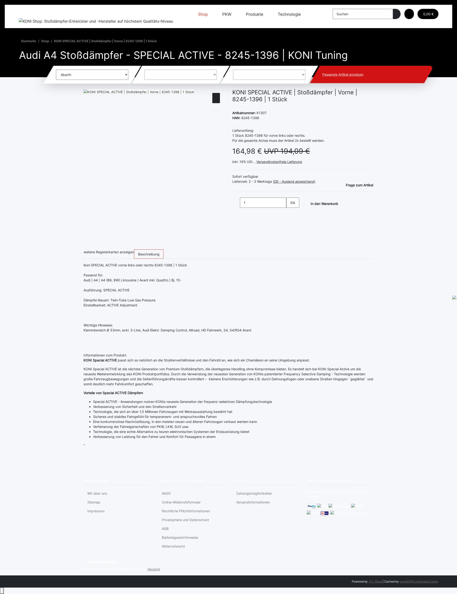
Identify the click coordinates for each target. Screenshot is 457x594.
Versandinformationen (253, 502)
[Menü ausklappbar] (25, 13)
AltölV (166, 493)
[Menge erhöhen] (290, 213)
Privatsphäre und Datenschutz (185, 520)
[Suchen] (397, 14)
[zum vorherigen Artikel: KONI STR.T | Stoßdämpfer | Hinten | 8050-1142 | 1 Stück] (160, 42)
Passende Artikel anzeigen (342, 74)
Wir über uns (97, 493)
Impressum (95, 511)
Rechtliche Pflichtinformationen (186, 511)
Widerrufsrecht (173, 546)
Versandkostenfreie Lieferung (279, 162)
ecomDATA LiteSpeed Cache (418, 581)
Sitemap (93, 502)
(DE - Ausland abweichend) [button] (294, 181)
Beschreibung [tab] (148, 254)
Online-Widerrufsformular (181, 502)
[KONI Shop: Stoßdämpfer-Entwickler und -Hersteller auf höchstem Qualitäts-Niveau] (96, 21)
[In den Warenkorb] (87, 86)
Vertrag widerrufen (101, 561)
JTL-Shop (375, 581)
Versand (153, 569)
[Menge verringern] (236, 203)
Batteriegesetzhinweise (180, 537)
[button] (409, 14)
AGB (165, 529)
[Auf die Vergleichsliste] (216, 98)
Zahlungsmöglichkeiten (254, 493)
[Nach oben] (2, 591)
